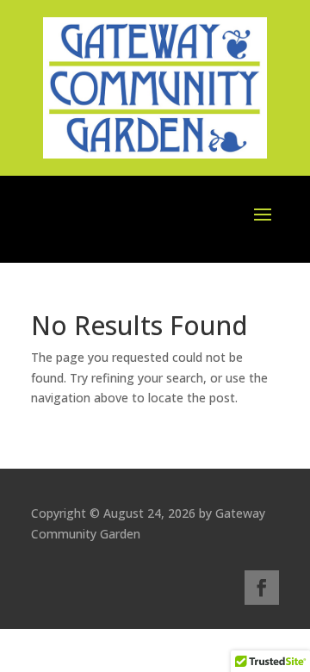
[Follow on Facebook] (262, 587)
